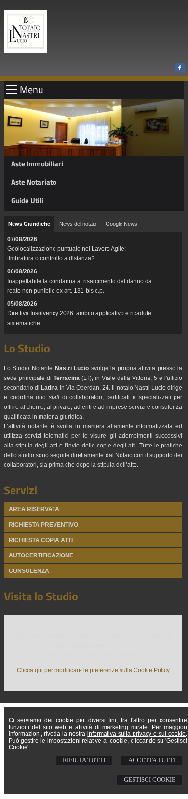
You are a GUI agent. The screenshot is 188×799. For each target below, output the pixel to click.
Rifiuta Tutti (84, 760)
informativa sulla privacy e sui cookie (136, 734)
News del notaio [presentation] (77, 224)
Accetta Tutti (151, 760)
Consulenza (29, 571)
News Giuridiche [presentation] (29, 224)
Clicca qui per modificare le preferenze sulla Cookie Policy (93, 670)
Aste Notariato (33, 182)
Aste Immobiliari (37, 163)
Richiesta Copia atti (41, 540)
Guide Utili (27, 200)
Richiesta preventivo (43, 524)
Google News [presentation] (121, 224)
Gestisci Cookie (149, 779)
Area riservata (34, 509)
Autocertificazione (41, 555)
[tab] (29, 224)
